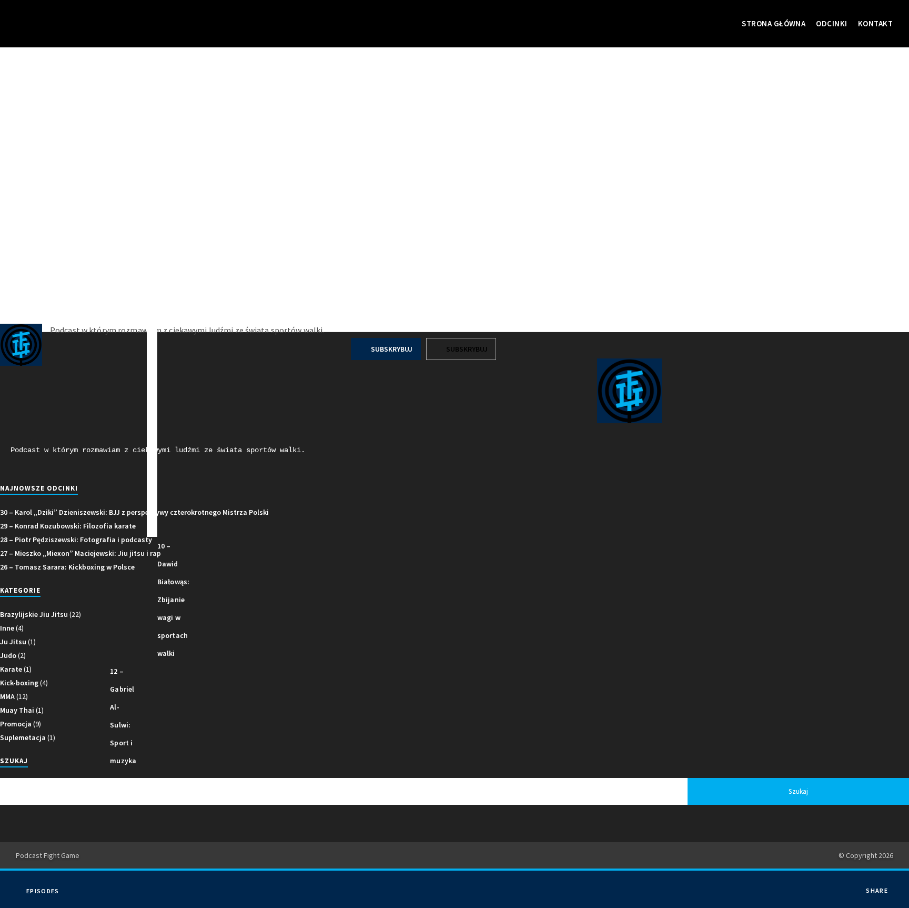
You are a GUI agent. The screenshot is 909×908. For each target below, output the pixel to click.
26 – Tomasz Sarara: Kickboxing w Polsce (67, 567)
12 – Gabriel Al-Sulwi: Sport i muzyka (123, 715)
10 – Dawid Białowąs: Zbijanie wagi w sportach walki (173, 599)
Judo (8, 655)
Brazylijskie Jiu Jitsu (34, 614)
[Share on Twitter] (881, 898)
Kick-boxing (19, 682)
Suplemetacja (23, 737)
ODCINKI (831, 23)
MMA (7, 696)
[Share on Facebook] (881, 883)
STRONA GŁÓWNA (773, 23)
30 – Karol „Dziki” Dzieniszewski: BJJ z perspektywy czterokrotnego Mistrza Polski (134, 512)
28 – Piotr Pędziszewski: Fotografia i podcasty (76, 539)
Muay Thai (17, 710)
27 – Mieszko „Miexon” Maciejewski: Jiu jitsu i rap (80, 553)
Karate (11, 669)
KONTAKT (875, 23)
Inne (7, 628)
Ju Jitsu (13, 641)
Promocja (16, 724)
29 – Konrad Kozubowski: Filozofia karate (68, 526)
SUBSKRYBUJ (390, 349)
